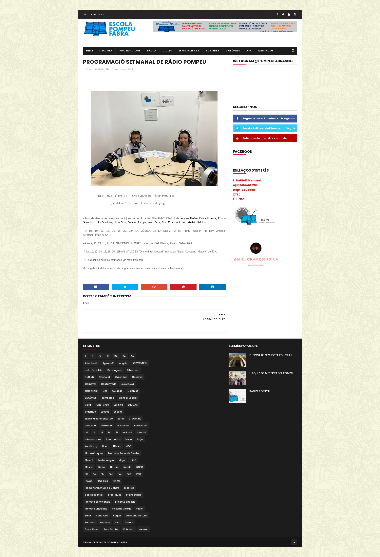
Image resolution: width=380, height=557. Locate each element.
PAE (111, 474)
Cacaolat (104, 377)
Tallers (129, 522)
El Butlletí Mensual (247, 180)
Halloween (140, 425)
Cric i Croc (102, 404)
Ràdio (131, 69)
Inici (85, 14)
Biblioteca (133, 370)
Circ (105, 391)
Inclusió (127, 432)
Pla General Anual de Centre (102, 488)
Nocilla (127, 467)
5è (116, 356)
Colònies (233, 50)
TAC (117, 522)
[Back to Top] (294, 542)
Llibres (117, 446)
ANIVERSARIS (139, 363)
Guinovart (123, 425)
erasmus (90, 411)
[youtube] (288, 14)
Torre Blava (92, 529)
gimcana (90, 425)
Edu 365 (238, 199)
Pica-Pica (102, 481)
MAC (128, 446)
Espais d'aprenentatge (99, 418)
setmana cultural (136, 515)
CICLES (167, 50)
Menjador (266, 50)
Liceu (105, 446)
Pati (129, 474)
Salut (88, 515)
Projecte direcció (125, 501)
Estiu (121, 418)
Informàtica (113, 439)
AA (132, 356)
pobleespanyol (94, 494)
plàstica (129, 488)
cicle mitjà (91, 391)
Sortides (212, 50)
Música (89, 467)
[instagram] (294, 14)
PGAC (88, 481)
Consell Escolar (128, 397)
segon (117, 515)
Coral (88, 404)
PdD (138, 474)
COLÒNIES (91, 397)
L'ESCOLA (105, 50)
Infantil (141, 432)
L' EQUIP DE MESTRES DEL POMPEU (271, 373)
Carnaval (90, 384)
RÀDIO (151, 50)
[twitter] (282, 14)
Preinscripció (134, 494)
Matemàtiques (94, 453)
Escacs (105, 411)
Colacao (117, 391)
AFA (249, 50)
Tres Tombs (111, 529)
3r (100, 356)
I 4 (86, 432)
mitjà (133, 460)
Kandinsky (91, 446)
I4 (109, 432)
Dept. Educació (244, 190)
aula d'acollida (94, 370)
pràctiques (114, 494)
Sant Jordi (102, 515)
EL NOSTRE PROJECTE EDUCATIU (271, 355)
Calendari (121, 377)
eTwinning (135, 418)
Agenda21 (108, 363)
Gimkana (106, 425)
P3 (86, 474)
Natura (114, 467)
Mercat (89, 460)
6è (124, 356)
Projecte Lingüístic (96, 508)
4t (107, 356)
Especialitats (189, 50)
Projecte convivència (97, 501)
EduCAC (133, 404)
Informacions (130, 50)
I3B (101, 432)
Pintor (116, 481)
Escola (118, 411)
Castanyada (108, 384)
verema (143, 529)
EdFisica (118, 404)
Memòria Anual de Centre (124, 453)
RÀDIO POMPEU (259, 391)
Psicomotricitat (121, 508)
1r (85, 356)
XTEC (237, 194)
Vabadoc (128, 529)
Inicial (128, 439)
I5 (117, 432)
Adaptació (91, 363)
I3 (94, 432)
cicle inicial (127, 384)
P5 (102, 474)
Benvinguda (114, 370)
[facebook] (277, 14)
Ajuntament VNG (245, 185)
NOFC (139, 467)
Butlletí (89, 377)
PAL (120, 474)
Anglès (123, 363)
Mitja (122, 460)
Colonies (132, 391)
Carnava (137, 377)
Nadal (101, 467)
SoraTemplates (117, 542)
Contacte (97, 14)
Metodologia (106, 460)
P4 (94, 474)
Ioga (140, 439)
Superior (105, 522)
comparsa (108, 397)
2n (92, 356)
